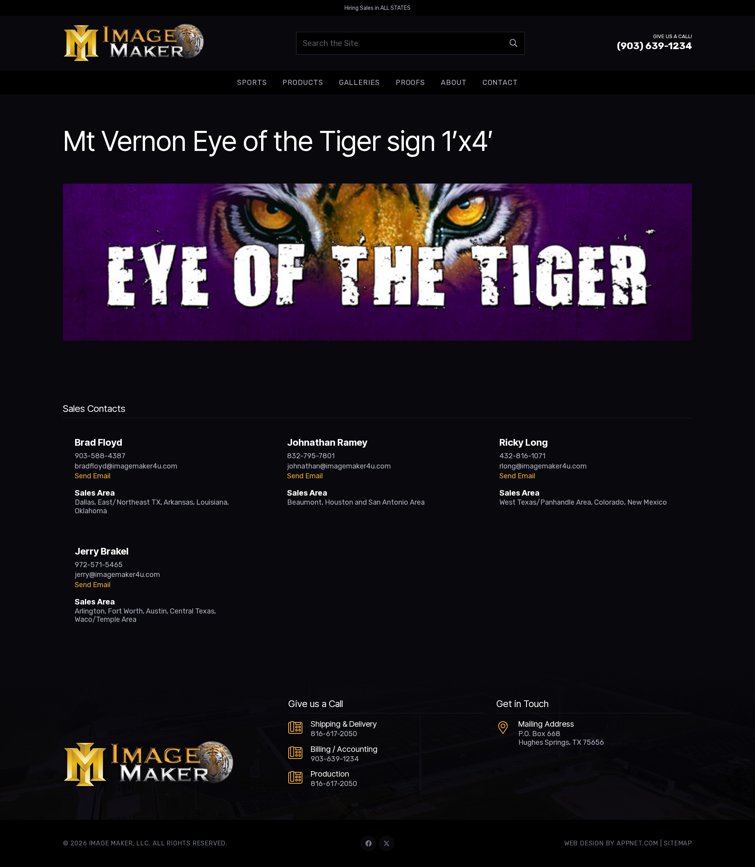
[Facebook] (368, 843)
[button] (273, 82)
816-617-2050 (334, 733)
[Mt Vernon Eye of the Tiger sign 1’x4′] (377, 189)
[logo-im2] (133, 43)
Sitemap (678, 843)
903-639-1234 (335, 759)
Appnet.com (637, 843)
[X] (386, 843)
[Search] (514, 43)
